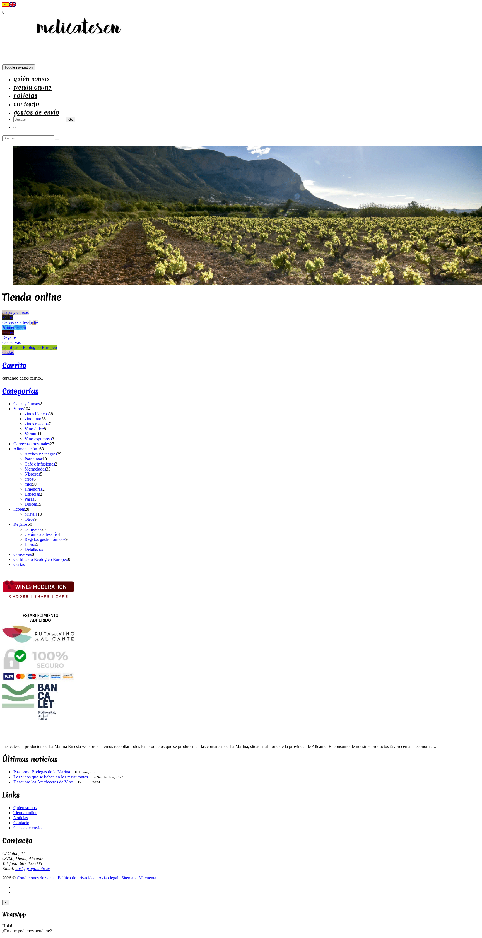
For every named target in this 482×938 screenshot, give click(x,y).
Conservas (22, 554)
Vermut (31, 433)
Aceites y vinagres (41, 454)
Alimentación (25, 449)
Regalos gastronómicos (45, 539)
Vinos (18, 408)
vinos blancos (37, 413)
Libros (30, 544)
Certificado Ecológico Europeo (40, 559)
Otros (29, 519)
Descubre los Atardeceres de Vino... (44, 782)
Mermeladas (35, 469)
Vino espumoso (38, 439)
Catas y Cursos (26, 403)
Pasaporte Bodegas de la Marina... (43, 772)
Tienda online (32, 87)
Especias (32, 494)
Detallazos (34, 549)
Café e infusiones (40, 464)
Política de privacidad (77, 878)
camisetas (33, 529)
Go (70, 119)
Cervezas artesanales (31, 444)
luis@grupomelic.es (32, 868)
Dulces (31, 504)
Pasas (29, 499)
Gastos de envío (36, 112)
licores (19, 509)
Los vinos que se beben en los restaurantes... (52, 777)
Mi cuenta (147, 878)
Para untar (33, 459)
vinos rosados (37, 423)
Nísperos (32, 474)
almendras (33, 489)
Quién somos (31, 79)
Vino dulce (34, 428)
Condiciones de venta (36, 878)
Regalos (20, 524)
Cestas (19, 564)
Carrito (14, 365)
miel (28, 484)
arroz (29, 479)
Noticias (25, 95)
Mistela (31, 514)
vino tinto (33, 418)
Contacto (26, 104)
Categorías (20, 391)
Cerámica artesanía (41, 534)
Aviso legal (108, 878)
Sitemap (128, 878)
